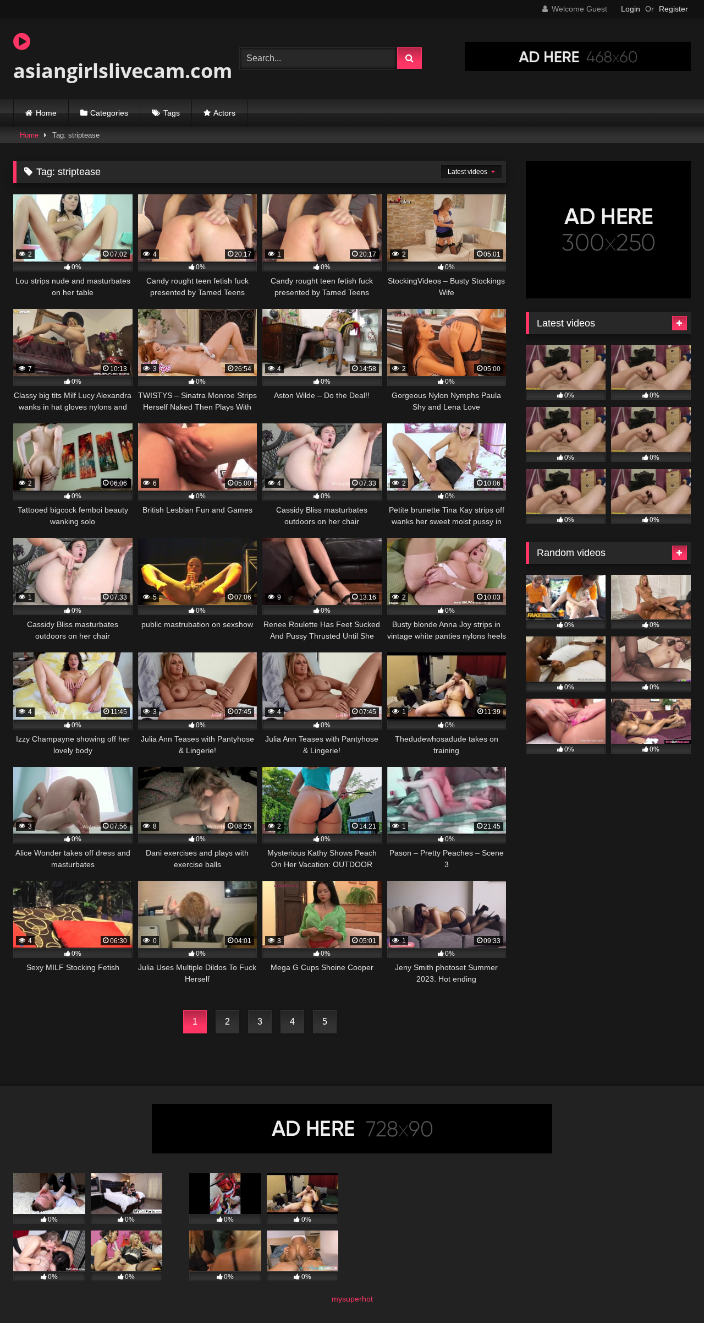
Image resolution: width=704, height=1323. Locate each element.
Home (46, 112)
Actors (224, 112)
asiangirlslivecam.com (122, 70)
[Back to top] (670, 1290)
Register (673, 8)
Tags (171, 112)
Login (630, 8)
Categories (109, 112)
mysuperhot (352, 1298)
